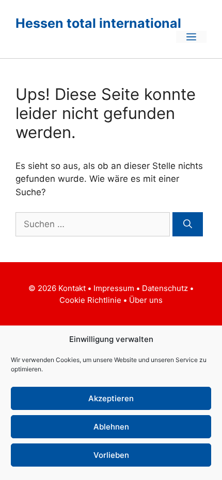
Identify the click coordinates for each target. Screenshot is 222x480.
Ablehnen (111, 427)
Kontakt (73, 288)
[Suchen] (187, 224)
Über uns (146, 300)
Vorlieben (111, 455)
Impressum (114, 288)
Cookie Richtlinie (90, 300)
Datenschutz (165, 288)
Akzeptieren (111, 398)
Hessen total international (98, 23)
